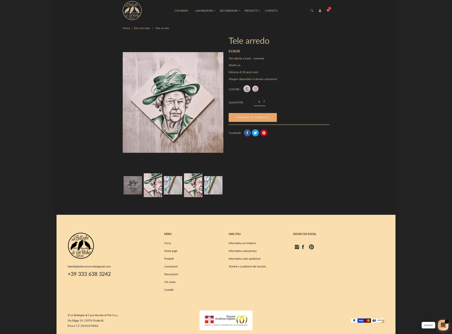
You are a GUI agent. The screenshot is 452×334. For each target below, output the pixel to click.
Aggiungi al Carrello (253, 117)
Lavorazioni (171, 266)
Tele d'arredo (142, 28)
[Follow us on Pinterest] (263, 132)
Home (126, 28)
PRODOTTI (251, 10)
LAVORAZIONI (204, 10)
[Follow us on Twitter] (255, 132)
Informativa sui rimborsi (242, 243)
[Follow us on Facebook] (247, 132)
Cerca (167, 243)
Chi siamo (170, 281)
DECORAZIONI (228, 10)
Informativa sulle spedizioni (244, 258)
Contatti (169, 289)
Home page (170, 250)
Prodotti (169, 258)
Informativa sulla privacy (243, 250)
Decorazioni (171, 274)
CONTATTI (271, 10)
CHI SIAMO (181, 10)
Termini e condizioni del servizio (247, 266)
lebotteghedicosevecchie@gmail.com (89, 266)
